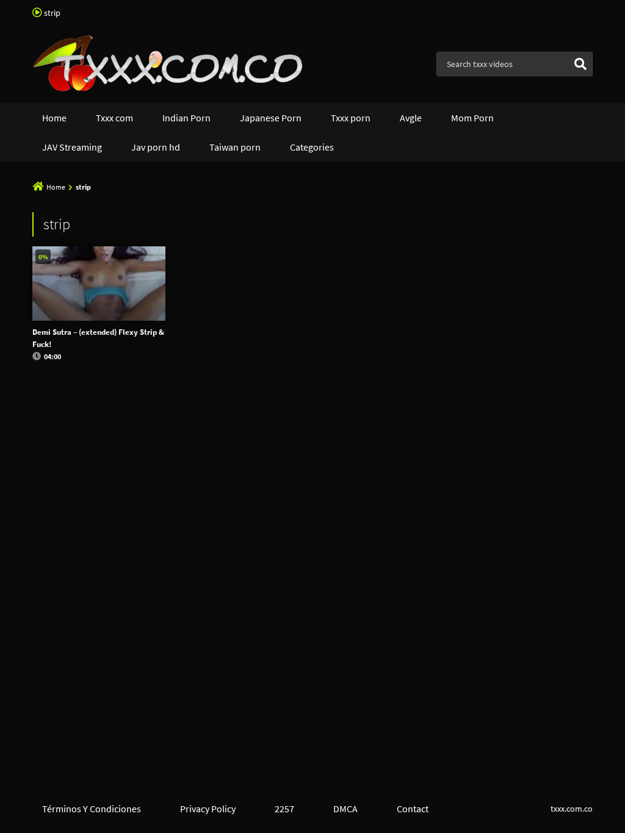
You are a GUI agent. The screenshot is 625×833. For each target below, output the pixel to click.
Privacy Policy (208, 809)
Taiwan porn (235, 147)
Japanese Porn (271, 118)
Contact (412, 809)
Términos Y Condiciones (91, 809)
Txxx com (114, 118)
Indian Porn (186, 118)
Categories (312, 147)
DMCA (345, 809)
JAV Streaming (72, 147)
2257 (284, 809)
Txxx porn (350, 118)
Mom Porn (472, 118)
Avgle (411, 118)
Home (54, 118)
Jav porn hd (155, 147)
